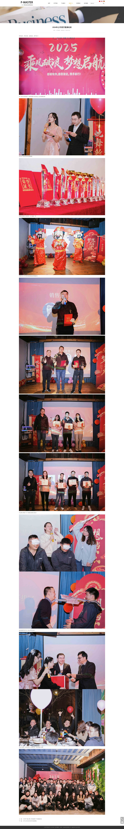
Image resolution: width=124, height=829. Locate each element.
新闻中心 (71, 3)
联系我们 (78, 3)
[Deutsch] (104, 1)
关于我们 (56, 3)
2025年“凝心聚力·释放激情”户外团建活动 (32, 818)
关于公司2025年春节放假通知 (30, 820)
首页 (49, 3)
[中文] (99, 1)
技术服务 (86, 3)
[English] (101, 1)
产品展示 (63, 3)
